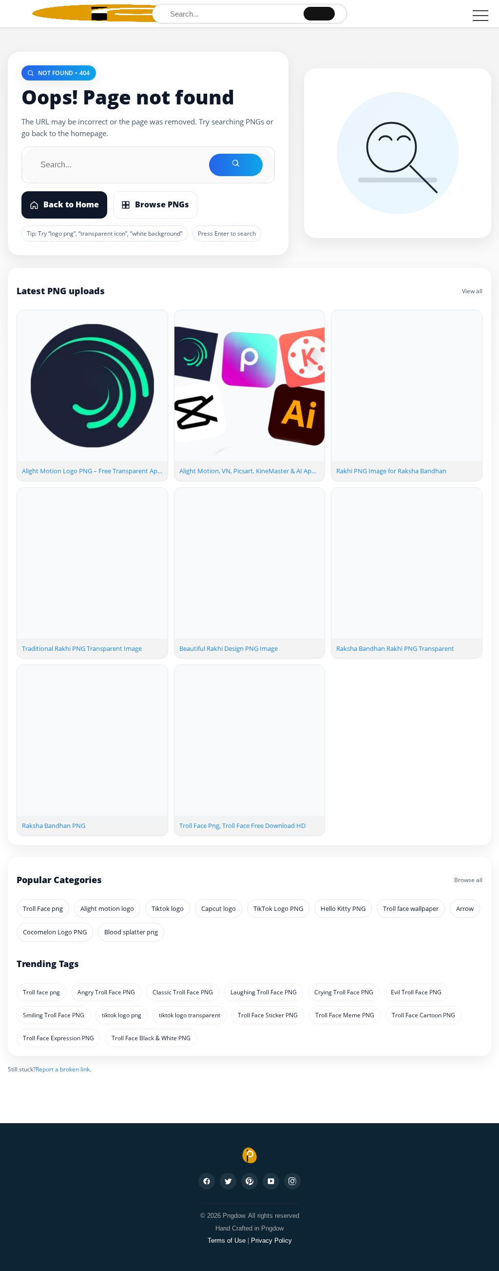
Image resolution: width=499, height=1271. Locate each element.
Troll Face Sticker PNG (268, 1015)
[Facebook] (206, 1181)
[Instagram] (292, 1181)
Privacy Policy (271, 1240)
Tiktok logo (168, 908)
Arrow (465, 908)
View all (472, 291)
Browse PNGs (162, 204)
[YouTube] (271, 1181)
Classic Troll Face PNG (183, 992)
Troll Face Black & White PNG (151, 1038)
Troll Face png (43, 908)
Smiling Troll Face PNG (53, 1015)
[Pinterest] (249, 1181)
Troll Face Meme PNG (344, 1015)
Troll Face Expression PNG (58, 1038)
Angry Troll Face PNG (106, 992)
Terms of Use (227, 1240)
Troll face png (41, 992)
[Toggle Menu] (480, 15)
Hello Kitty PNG (343, 908)
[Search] (319, 13)
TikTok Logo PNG (278, 908)
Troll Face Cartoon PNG (423, 1015)
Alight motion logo (107, 908)
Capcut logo (218, 908)
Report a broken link (63, 1069)
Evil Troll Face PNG (416, 992)
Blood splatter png (131, 932)
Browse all (468, 880)
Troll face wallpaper (411, 908)
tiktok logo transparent (189, 1015)
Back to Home (71, 204)
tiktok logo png (121, 1015)
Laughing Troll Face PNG (263, 992)
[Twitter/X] (228, 1181)
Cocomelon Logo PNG (55, 932)
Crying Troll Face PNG (343, 992)
